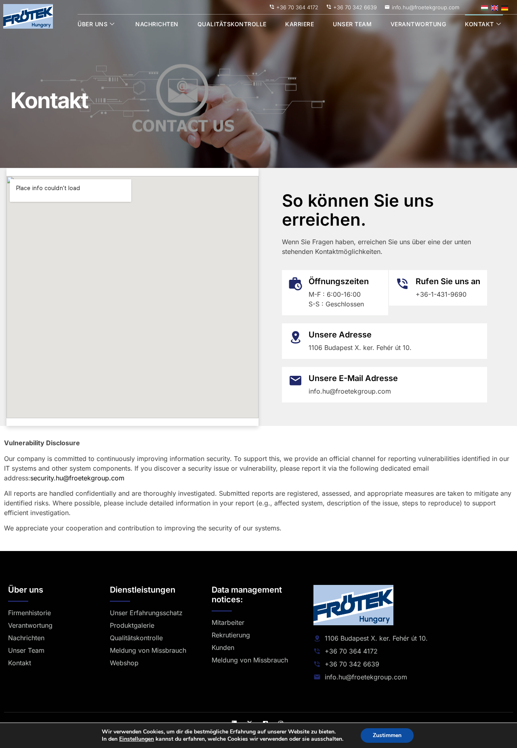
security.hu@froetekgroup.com (77, 478)
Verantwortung (418, 24)
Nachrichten (157, 24)
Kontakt (479, 24)
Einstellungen (136, 739)
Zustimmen (387, 735)
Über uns (92, 24)
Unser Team (352, 24)
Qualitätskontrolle (232, 24)
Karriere (299, 24)
